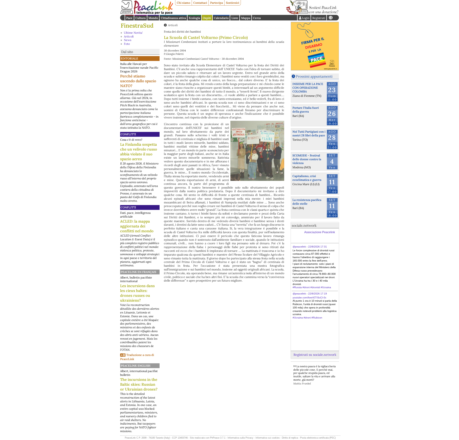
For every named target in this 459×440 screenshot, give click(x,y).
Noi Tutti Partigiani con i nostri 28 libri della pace (308, 133)
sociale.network (304, 225)
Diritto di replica (290, 437)
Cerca (257, 18)
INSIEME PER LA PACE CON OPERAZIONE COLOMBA (307, 87)
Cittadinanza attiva (173, 18)
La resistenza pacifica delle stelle (306, 201)
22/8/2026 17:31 (317, 246)
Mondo (153, 18)
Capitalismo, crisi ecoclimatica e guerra (306, 178)
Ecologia (194, 18)
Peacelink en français (138, 272)
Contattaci (200, 2)
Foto (127, 44)
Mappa (245, 18)
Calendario (221, 18)
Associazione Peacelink (319, 232)
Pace (129, 18)
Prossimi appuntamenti (314, 76)
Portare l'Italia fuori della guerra (305, 109)
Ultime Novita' (133, 32)
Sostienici (232, 2)
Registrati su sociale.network (315, 355)
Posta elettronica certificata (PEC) (318, 437)
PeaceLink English (135, 365)
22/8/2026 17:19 (317, 293)
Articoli (129, 36)
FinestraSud (137, 25)
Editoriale (129, 58)
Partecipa (216, 2)
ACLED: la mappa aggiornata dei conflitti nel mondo (136, 226)
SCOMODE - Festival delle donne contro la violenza (306, 159)
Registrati (318, 18)
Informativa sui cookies (267, 437)
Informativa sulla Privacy (240, 437)
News (127, 40)
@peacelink (299, 246)
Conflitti (128, 134)
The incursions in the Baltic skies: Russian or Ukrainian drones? (138, 384)
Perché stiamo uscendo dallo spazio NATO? (138, 81)
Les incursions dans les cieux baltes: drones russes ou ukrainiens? (137, 293)
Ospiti (207, 18)
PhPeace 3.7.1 (217, 437)
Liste (234, 18)
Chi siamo (183, 2)
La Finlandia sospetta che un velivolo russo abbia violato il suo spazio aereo (138, 151)
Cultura (140, 18)
